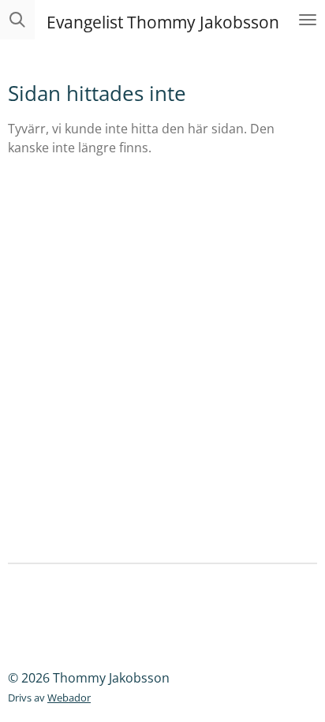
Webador (69, 697)
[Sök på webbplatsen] (17, 19)
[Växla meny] (307, 19)
